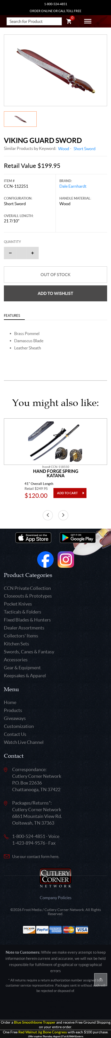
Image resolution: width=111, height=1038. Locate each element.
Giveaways (15, 718)
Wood (63, 148)
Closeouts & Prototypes (28, 596)
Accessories (16, 659)
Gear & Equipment (22, 667)
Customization (19, 726)
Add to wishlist (55, 293)
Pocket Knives (18, 604)
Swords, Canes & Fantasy (29, 651)
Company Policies (56, 897)
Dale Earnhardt (72, 186)
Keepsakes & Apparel (25, 675)
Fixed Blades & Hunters (27, 619)
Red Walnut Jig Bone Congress (42, 1032)
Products (13, 710)
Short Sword (85, 148)
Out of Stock (55, 274)
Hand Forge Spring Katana (55, 473)
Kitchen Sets (16, 643)
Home (10, 702)
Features (12, 316)
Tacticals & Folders (22, 612)
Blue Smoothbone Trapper (35, 1022)
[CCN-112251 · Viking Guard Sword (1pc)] (55, 70)
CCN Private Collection (27, 588)
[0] (69, 22)
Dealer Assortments (24, 627)
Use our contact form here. (35, 856)
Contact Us (15, 734)
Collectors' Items (21, 635)
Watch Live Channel (24, 742)
